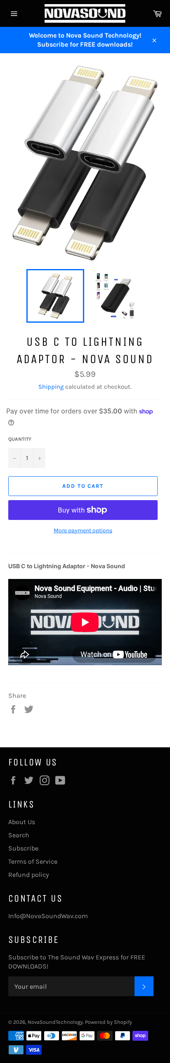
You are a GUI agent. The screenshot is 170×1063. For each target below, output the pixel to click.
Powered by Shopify (108, 1022)
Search (18, 835)
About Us (21, 822)
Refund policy (28, 875)
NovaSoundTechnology (55, 1022)
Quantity (19, 439)
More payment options (83, 530)
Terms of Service (32, 861)
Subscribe (23, 848)
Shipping (51, 386)
